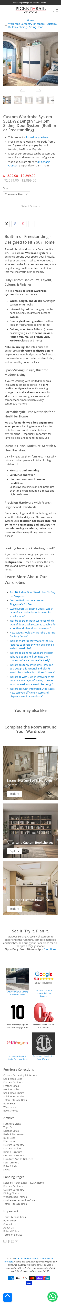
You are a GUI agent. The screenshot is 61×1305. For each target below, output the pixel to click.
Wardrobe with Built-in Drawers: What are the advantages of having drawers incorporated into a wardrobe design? (32, 680)
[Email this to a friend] (31, 224)
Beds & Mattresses (14, 1134)
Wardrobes (9, 1107)
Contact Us (9, 1224)
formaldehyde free (37, 137)
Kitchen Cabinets (13, 1082)
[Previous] (22, 91)
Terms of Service (12, 1234)
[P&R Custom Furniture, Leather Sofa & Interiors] (30, 10)
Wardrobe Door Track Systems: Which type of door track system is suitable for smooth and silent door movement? (33, 624)
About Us (8, 1227)
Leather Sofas (11, 1085)
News (6, 1169)
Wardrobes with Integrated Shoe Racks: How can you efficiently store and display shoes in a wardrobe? (32, 692)
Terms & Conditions (14, 1217)
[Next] (38, 91)
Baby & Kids (10, 1166)
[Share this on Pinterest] (23, 224)
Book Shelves (10, 1110)
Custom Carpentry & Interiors (20, 1075)
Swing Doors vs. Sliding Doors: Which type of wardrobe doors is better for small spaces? (31, 612)
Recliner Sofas (11, 1089)
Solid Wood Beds (12, 1078)
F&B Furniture (11, 1162)
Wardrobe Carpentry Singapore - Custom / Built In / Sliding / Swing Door (32, 25)
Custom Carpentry (13, 1144)
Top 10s (7, 1127)
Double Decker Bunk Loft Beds (20, 1200)
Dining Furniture (12, 1152)
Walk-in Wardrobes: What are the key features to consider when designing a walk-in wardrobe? (32, 644)
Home (30, 20)
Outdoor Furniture (13, 1155)
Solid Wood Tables (13, 1096)
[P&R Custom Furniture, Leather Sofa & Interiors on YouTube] (16, 1241)
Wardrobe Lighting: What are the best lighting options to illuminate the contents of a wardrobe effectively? (31, 656)
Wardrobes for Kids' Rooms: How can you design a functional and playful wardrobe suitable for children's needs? (32, 668)
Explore (14, 794)
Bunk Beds (9, 1103)
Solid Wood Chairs (13, 1093)
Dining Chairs (11, 1193)
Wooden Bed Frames (15, 1196)
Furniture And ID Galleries (18, 1159)
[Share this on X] (6, 224)
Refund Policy (11, 1231)
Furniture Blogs (12, 1123)
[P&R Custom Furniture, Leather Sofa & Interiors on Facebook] (8, 1241)
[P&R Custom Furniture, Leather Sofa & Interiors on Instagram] (12, 1241)
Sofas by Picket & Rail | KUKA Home (23, 1182)
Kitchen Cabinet (12, 1148)
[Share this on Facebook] (15, 224)
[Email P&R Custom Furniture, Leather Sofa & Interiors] (4, 1241)
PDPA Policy (9, 1220)
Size (5, 188)
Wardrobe (9, 1141)
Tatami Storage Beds (15, 1100)
